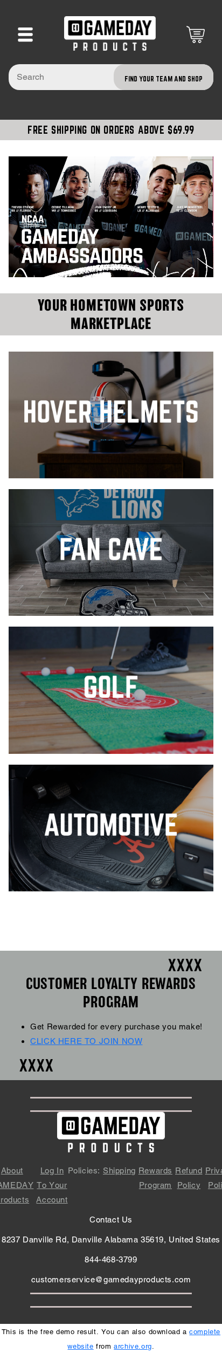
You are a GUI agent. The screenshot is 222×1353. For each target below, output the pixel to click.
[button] (25, 34)
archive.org (133, 1346)
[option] (111, 216)
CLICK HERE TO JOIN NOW (86, 1041)
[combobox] (111, 77)
